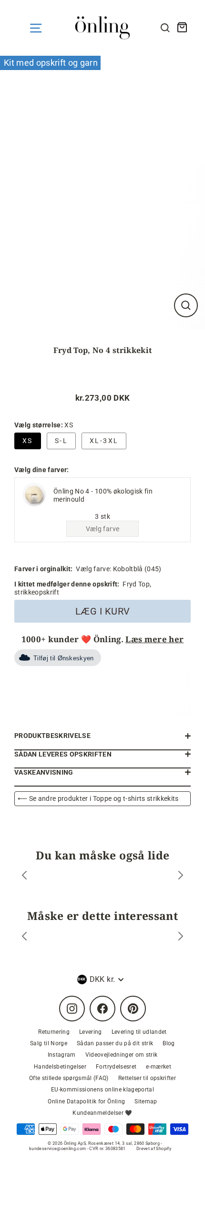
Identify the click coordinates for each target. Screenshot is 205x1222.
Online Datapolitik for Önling (86, 1101)
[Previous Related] (24, 937)
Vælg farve (102, 529)
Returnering (54, 1032)
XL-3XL (104, 440)
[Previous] (24, 876)
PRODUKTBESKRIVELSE (52, 735)
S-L (61, 440)
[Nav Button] (35, 28)
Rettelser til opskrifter (147, 1078)
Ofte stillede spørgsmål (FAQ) (69, 1078)
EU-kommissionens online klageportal (102, 1089)
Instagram (62, 1054)
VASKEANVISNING (43, 772)
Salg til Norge (48, 1043)
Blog (168, 1043)
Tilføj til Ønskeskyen (63, 658)
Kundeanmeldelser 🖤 (102, 1113)
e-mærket (158, 1066)
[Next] (181, 876)
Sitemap (145, 1101)
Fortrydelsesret (116, 1066)
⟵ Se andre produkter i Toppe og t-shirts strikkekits (98, 798)
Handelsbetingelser (60, 1066)
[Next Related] (181, 937)
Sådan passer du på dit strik (115, 1043)
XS (27, 440)
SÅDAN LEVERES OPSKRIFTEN (63, 754)
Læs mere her (154, 639)
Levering (90, 1032)
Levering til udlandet (139, 1032)
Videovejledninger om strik (121, 1054)
